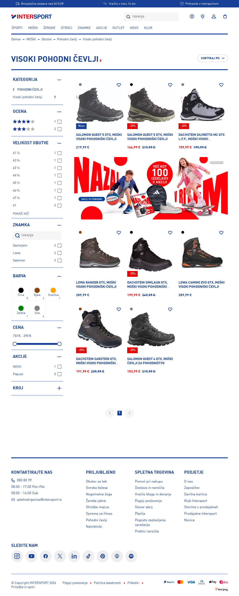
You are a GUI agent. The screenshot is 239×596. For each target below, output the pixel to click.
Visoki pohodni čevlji (97, 39)
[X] (60, 556)
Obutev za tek (96, 481)
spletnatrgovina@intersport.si (39, 500)
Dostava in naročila (149, 488)
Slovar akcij (144, 507)
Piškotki (133, 583)
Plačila (140, 514)
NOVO (134, 28)
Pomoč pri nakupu (149, 481)
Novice (189, 520)
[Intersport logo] (32, 16)
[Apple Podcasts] (117, 556)
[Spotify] (131, 556)
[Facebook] (46, 556)
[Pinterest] (103, 556)
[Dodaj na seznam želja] (119, 85)
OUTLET (118, 28)
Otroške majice (97, 507)
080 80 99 (24, 480)
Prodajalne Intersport (200, 514)
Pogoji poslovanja (148, 501)
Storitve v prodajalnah (201, 507)
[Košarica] (223, 16)
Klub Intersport (195, 501)
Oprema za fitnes (99, 514)
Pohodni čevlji (67, 39)
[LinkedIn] (74, 556)
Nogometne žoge (99, 494)
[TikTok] (89, 556)
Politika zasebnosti (107, 583)
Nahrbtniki (94, 527)
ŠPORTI (17, 28)
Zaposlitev (192, 488)
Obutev (47, 39)
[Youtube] (31, 556)
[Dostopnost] (192, 16)
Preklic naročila (147, 531)
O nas (188, 481)
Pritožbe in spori (23, 587)
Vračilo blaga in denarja (153, 494)
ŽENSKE (49, 28)
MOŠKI (33, 28)
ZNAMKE (84, 28)
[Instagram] (17, 556)
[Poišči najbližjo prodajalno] (202, 16)
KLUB (148, 28)
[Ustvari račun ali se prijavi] (213, 16)
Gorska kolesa (97, 488)
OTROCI (66, 28)
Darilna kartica (195, 494)
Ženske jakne (96, 501)
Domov (16, 39)
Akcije (101, 28)
